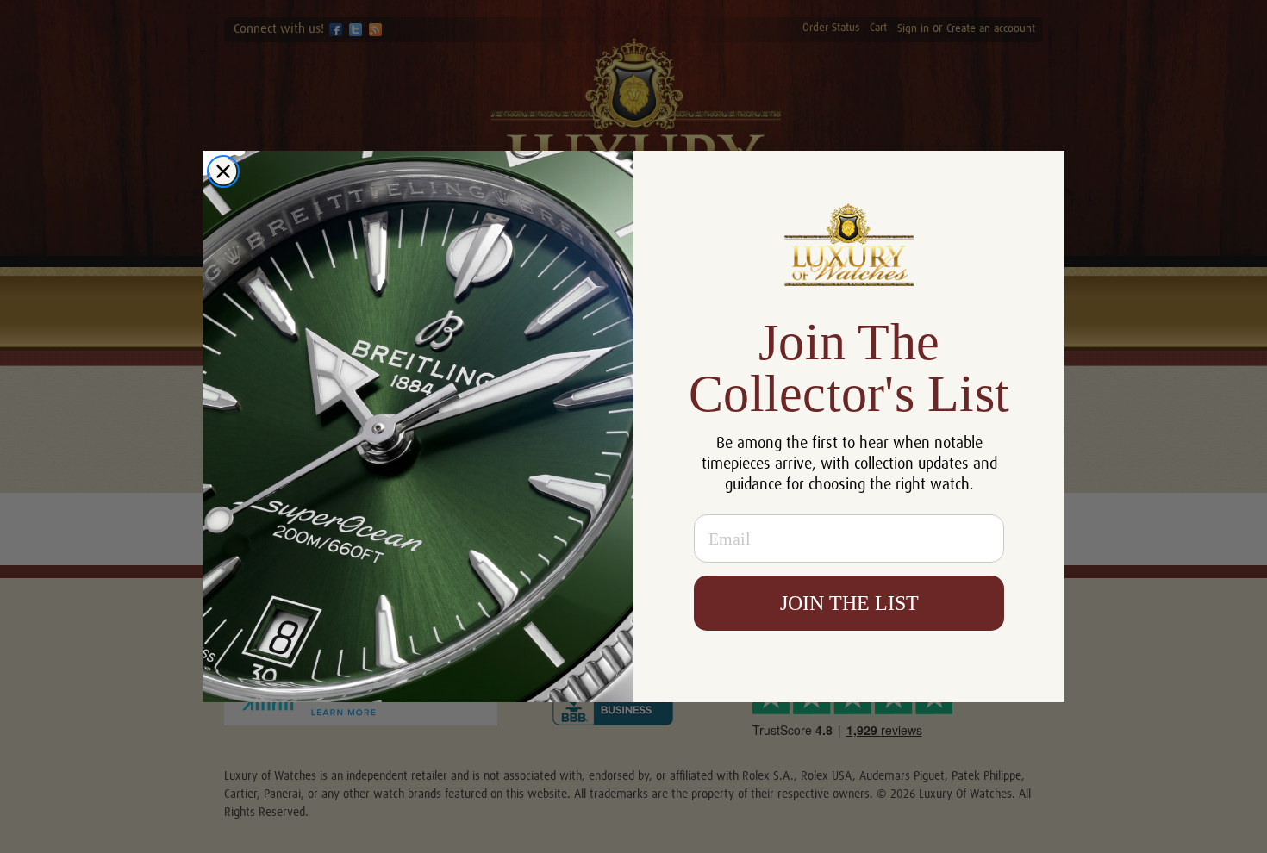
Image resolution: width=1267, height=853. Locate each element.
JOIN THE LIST (849, 603)
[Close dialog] (223, 171)
